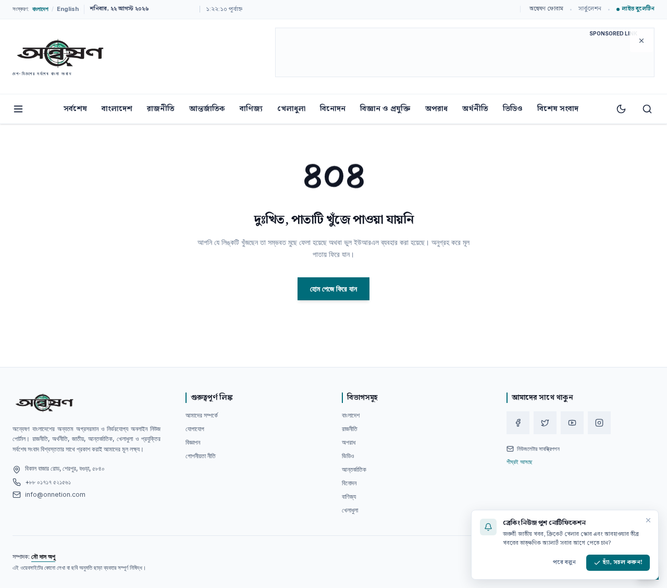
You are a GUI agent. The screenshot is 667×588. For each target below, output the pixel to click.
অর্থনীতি (475, 109)
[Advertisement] (465, 54)
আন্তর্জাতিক (207, 109)
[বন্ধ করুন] (648, 520)
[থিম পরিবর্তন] (621, 108)
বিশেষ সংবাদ (557, 109)
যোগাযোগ (195, 429)
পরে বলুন (564, 562)
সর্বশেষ (75, 109)
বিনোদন (332, 109)
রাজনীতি (161, 109)
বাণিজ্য (251, 109)
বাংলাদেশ (117, 109)
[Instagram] (599, 422)
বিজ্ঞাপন (193, 442)
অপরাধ (436, 109)
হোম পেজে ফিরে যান (333, 288)
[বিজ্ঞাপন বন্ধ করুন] (641, 40)
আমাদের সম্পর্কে (202, 415)
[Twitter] (545, 422)
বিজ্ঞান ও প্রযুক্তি (385, 109)
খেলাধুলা (291, 109)
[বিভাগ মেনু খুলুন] (18, 109)
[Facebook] (518, 422)
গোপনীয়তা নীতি (201, 456)
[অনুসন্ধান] (647, 108)
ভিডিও (513, 109)
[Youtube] (572, 422)
